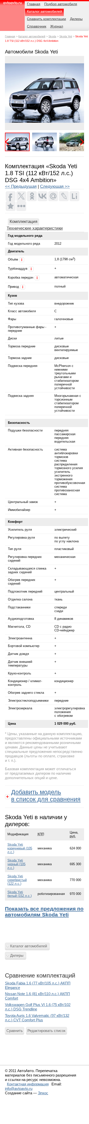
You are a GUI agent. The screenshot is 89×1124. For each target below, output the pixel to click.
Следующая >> (55, 186)
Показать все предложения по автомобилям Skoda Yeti (44, 911)
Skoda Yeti (65, 36)
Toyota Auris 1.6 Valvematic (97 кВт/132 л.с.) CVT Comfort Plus (37, 1017)
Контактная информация (28, 1084)
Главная (10, 36)
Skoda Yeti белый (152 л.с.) (19, 894)
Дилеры (16, 955)
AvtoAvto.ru (12, 4)
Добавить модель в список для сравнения (46, 796)
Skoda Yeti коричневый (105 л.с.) (19, 848)
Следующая (80, 142)
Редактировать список (46, 1030)
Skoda (52, 36)
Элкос (43, 1093)
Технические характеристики (35, 228)
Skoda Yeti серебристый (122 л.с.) (17, 879)
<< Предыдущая (21, 186)
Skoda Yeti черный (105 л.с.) (16, 864)
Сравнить (14, 1030)
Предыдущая (8, 142)
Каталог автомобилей (31, 36)
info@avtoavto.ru (18, 1088)
